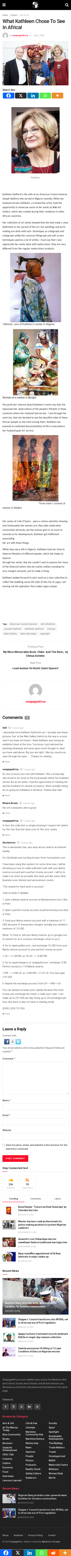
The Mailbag (55, 1443)
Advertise (18, 1535)
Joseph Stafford (12, 629)
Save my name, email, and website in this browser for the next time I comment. (36, 1147)
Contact (51, 1535)
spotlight (45, 634)
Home (5, 15)
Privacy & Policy (35, 1535)
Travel (52, 1452)
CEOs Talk (8, 1454)
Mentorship (32, 1443)
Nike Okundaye (28, 634)
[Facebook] (8, 95)
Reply (7, 762)
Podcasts (31, 1464)
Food (5, 1471)
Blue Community (11, 1434)
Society (53, 1423)
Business (7, 1443)
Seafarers (31, 1477)
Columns (7, 1459)
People (29, 1456)
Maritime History (35, 1439)
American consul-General (23, 624)
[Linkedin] (33, 95)
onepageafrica (20, 35)
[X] (21, 95)
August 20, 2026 (13, 1311)
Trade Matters (57, 1447)
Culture (14, 15)
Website (6, 1130)
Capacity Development (9, 1449)
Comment (9, 1058)
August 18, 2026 (26, 1356)
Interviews (8, 1476)
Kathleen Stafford (34, 629)
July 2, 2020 (38, 35)
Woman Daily (56, 1473)
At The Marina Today (10, 1429)
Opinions (30, 1452)
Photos (30, 1460)
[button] (7, 1041)
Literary (51, 629)
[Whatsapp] (45, 95)
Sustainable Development (56, 1437)
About (5, 1535)
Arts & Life (24, 15)
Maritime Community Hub (34, 1433)
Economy (7, 1467)
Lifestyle (30, 1427)
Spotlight (54, 1432)
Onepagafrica (16, 1542)
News (29, 1447)
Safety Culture (33, 1473)
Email (6, 1115)
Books (6, 1439)
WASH (52, 1460)
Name (6, 1100)
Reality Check (33, 1469)
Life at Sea (31, 1423)
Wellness (54, 1469)
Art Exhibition (48, 624)
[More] (57, 95)
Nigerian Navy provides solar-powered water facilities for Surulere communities (31, 1304)
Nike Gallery (10, 634)
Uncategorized (57, 1456)
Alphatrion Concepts (51, 1542)
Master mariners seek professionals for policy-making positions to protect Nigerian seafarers (42, 1224)
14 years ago (17, 728)
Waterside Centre (58, 1464)
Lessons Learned (11, 1480)
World (52, 1477)
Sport (52, 1427)
